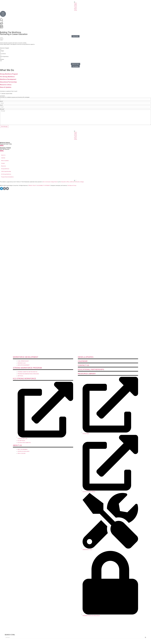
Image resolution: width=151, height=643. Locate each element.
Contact (3, 163)
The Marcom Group (71, 185)
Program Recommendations (7, 176)
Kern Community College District (50, 181)
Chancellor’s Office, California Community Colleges (72, 181)
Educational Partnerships (91, 369)
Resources (3, 166)
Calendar (3, 157)
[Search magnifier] (145, 637)
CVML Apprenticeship (6, 171)
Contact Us (83, 365)
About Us (3, 155)
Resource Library (87, 374)
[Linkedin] (1, 188)
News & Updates (5, 160)
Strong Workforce (5, 168)
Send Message (4, 126)
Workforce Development (25, 357)
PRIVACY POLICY (32, 185)
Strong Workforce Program (27, 368)
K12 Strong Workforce (6, 174)
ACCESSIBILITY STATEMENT (43, 185)
